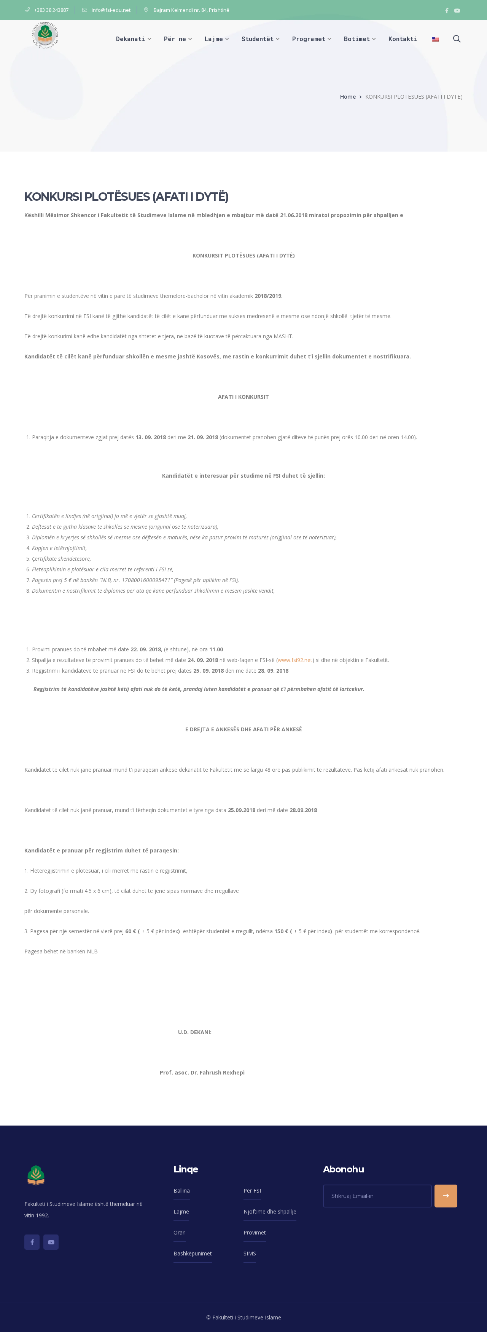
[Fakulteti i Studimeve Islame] (45, 34)
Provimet (255, 1232)
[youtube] (51, 1242)
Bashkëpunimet (192, 1253)
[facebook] (32, 1242)
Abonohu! (445, 1196)
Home (348, 96)
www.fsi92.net (295, 660)
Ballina (181, 1190)
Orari (179, 1232)
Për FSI (252, 1190)
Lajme (181, 1211)
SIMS (250, 1253)
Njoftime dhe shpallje (270, 1211)
